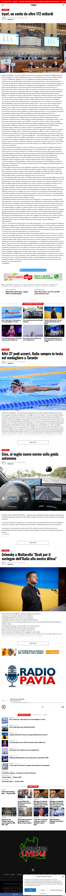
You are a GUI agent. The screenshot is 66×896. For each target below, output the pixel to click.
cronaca (31, 284)
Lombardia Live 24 (7, 286)
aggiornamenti (9, 284)
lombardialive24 (18, 286)
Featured (37, 284)
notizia (32, 286)
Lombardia (19, 874)
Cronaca (13, 874)
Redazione (10, 19)
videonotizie (52, 286)
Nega (42, 890)
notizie (37, 286)
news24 (26, 286)
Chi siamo (6, 874)
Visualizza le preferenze (56, 890)
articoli (17, 284)
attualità (24, 284)
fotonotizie (44, 284)
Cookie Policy (43, 893)
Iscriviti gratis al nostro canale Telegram (34, 270)
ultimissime (44, 286)
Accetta (30, 890)
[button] (63, 876)
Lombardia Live (54, 284)
